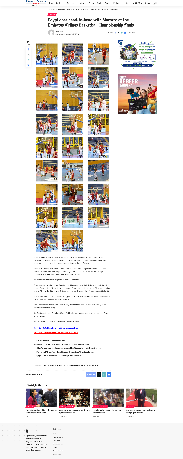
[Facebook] (131, 3)
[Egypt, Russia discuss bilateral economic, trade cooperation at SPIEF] (41, 398)
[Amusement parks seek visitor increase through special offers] (141, 398)
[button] (127, 3)
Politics (70, 406)
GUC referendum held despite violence (51, 341)
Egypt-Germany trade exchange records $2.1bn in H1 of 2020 (59, 356)
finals (56, 365)
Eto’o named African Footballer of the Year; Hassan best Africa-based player (65, 352)
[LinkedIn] (141, 3)
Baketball (45, 365)
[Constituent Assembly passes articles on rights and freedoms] (74, 398)
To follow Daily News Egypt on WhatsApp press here (56, 328)
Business (30, 406)
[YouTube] (136, 3)
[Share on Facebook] (115, 32)
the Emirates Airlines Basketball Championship (82, 365)
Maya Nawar (59, 31)
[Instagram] (139, 3)
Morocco (62, 365)
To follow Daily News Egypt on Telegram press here (56, 332)
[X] (133, 3)
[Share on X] (118, 32)
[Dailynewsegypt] (36, 2)
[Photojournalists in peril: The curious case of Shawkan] (108, 398)
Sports (52, 14)
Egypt (52, 365)
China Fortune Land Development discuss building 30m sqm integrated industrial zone (68, 348)
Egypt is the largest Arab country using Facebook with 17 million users (62, 344)
